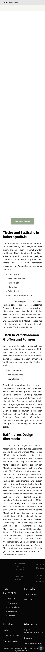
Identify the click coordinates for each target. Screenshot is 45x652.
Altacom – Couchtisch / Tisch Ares (11, 73)
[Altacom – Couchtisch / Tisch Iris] (11, 127)
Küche (30, 243)
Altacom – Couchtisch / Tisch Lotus (11, 171)
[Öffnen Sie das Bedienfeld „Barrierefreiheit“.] (41, 648)
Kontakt (28, 599)
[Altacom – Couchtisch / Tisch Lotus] (11, 159)
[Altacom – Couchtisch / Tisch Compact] (11, 94)
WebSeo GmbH (23, 651)
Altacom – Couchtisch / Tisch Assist (34, 73)
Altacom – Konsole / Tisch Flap (11, 203)
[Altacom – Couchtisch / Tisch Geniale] (34, 94)
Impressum (30, 594)
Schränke (25, 545)
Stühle (29, 529)
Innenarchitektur (11, 635)
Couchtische (21, 417)
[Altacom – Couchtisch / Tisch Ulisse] (34, 159)
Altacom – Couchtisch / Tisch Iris (11, 138)
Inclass (11, 616)
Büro (39, 243)
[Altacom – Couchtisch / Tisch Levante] (34, 127)
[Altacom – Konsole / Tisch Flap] (11, 191)
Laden (6, 630)
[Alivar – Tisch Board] (11, 25)
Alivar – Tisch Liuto (33, 35)
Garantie (28, 638)
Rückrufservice (10, 641)
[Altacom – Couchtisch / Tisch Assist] (34, 61)
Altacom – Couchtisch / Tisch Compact (11, 105)
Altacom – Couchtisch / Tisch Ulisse (34, 171)
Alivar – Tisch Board (11, 41)
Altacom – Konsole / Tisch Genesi (33, 203)
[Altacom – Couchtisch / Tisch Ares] (11, 61)
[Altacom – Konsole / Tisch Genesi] (34, 191)
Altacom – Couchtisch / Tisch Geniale (33, 105)
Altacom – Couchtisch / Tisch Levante (33, 139)
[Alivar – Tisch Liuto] (34, 25)
